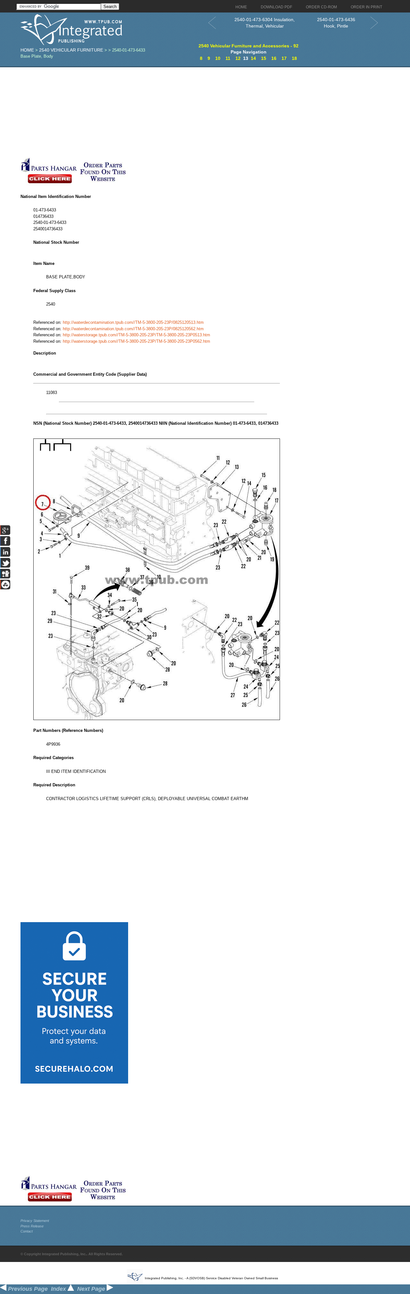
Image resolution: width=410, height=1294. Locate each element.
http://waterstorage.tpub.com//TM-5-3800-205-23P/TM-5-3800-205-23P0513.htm (136, 334)
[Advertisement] (156, 112)
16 (273, 58)
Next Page (92, 1289)
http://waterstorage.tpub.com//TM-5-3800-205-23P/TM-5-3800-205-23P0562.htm (136, 341)
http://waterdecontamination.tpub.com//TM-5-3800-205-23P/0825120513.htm (133, 322)
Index (59, 1289)
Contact (26, 1231)
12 (238, 58)
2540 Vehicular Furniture (71, 50)
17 (284, 58)
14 (253, 58)
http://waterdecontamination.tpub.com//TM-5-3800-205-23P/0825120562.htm (133, 328)
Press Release (32, 1226)
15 (263, 58)
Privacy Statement (34, 1221)
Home (27, 50)
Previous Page (27, 1289)
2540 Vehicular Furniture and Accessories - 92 (249, 45)
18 (294, 58)
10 (217, 58)
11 (228, 58)
